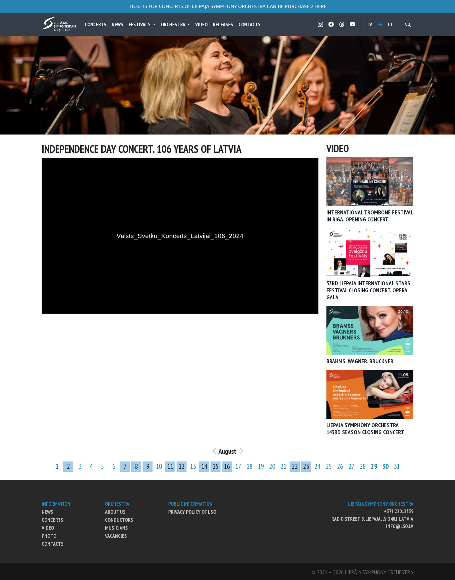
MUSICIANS (116, 527)
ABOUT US (115, 511)
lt (390, 24)
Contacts (249, 24)
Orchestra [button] (173, 24)
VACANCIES (116, 535)
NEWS (47, 511)
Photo (49, 535)
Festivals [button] (140, 24)
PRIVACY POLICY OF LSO (192, 511)
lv (369, 24)
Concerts (95, 24)
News (117, 24)
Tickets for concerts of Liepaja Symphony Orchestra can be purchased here (227, 6)
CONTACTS (53, 543)
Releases (223, 24)
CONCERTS (52, 519)
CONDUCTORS (119, 519)
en (380, 24)
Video (201, 24)
